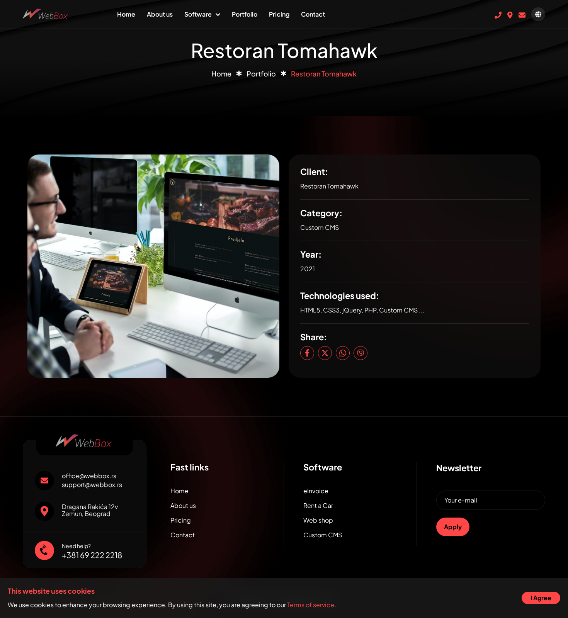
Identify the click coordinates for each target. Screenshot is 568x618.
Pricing (279, 14)
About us (160, 14)
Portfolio (244, 14)
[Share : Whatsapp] (343, 353)
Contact (313, 14)
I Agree (541, 598)
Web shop (318, 520)
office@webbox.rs (89, 475)
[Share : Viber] (360, 353)
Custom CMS (322, 535)
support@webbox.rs (92, 484)
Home (126, 14)
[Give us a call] (498, 14)
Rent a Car (318, 505)
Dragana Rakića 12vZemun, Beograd (90, 510)
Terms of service (310, 605)
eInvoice (315, 491)
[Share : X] (325, 353)
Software (198, 14)
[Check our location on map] (510, 14)
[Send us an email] (522, 14)
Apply (453, 527)
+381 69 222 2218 (92, 555)
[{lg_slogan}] (46, 13)
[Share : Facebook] (307, 353)
